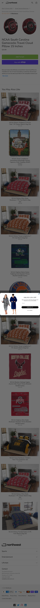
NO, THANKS (30, 310)
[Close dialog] (38, 294)
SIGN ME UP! (30, 307)
